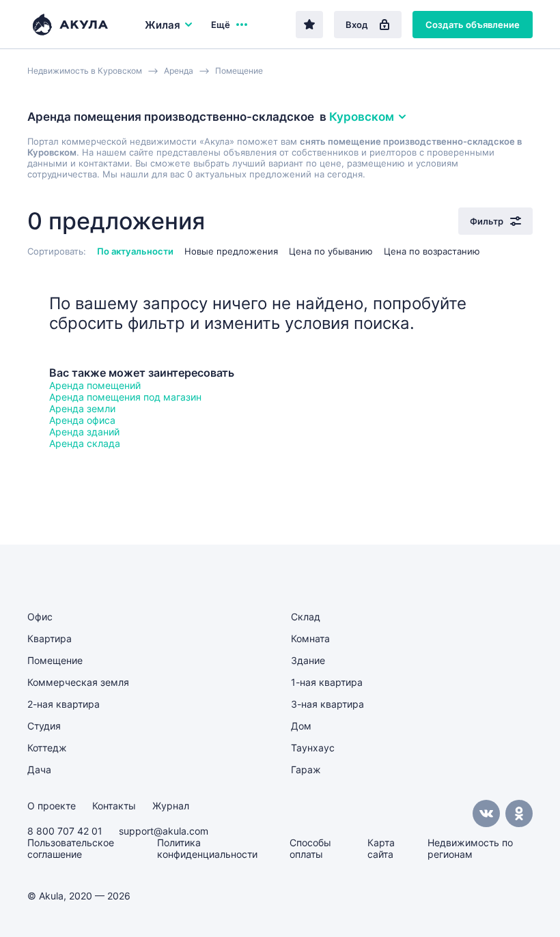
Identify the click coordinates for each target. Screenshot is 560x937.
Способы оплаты (310, 848)
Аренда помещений (95, 385)
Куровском (361, 117)
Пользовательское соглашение (70, 848)
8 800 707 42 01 (64, 831)
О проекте (51, 805)
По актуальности (135, 251)
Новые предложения (231, 251)
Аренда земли (82, 408)
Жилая (162, 24)
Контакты (114, 805)
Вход (357, 24)
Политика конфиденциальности (207, 848)
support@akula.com (163, 831)
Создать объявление (472, 24)
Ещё (220, 24)
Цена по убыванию (331, 251)
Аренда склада (84, 443)
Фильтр (486, 221)
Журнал (170, 805)
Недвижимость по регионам (470, 848)
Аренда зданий (84, 431)
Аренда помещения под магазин (125, 397)
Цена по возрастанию (432, 251)
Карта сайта (381, 848)
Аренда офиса (82, 420)
